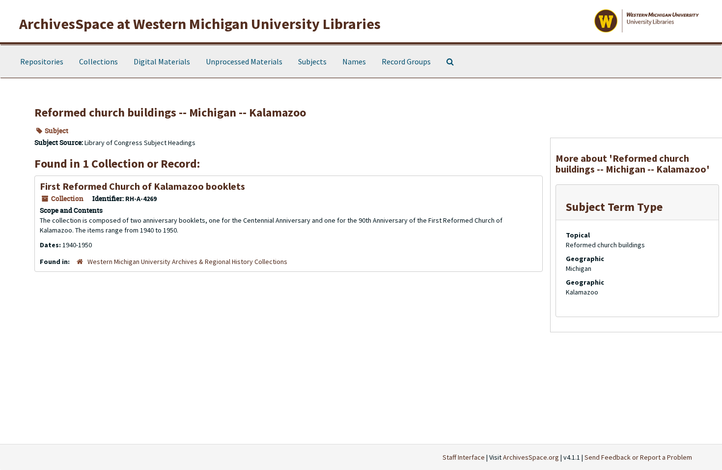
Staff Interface (464, 457)
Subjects (312, 61)
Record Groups (406, 61)
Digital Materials (162, 61)
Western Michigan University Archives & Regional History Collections (187, 261)
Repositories (41, 61)
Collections (98, 61)
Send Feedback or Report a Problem (638, 457)
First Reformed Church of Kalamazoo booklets (142, 186)
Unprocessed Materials (244, 61)
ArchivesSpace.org (531, 457)
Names (354, 61)
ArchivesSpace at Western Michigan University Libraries (200, 23)
